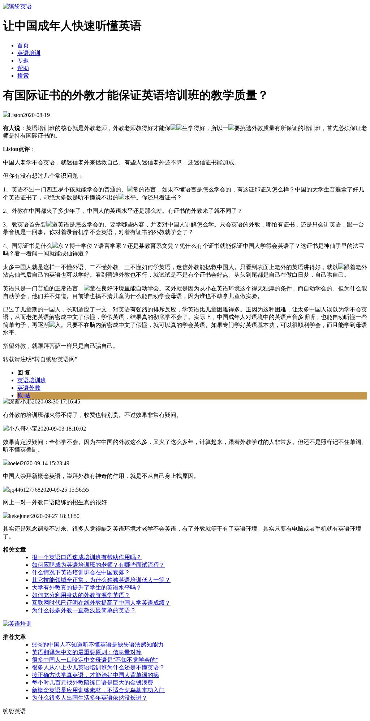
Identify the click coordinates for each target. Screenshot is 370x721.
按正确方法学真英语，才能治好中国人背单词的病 (95, 675)
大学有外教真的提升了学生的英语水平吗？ (87, 587)
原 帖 (23, 395)
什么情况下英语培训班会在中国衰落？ (81, 572)
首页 (23, 45)
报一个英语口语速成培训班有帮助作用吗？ (87, 557)
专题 (23, 60)
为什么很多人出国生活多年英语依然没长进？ (89, 698)
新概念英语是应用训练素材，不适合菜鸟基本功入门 (98, 690)
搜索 (23, 76)
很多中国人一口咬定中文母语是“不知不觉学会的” (95, 660)
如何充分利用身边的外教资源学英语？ (81, 595)
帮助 (23, 68)
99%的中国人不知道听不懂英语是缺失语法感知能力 (98, 645)
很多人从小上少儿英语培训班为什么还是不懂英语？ (98, 667)
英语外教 (28, 388)
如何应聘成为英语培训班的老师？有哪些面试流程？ (98, 565)
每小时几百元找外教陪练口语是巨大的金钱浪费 (92, 682)
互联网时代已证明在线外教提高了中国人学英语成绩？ (101, 603)
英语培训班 (31, 380)
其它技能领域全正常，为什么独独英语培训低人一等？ (101, 580)
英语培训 (28, 53)
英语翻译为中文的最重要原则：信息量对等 (87, 652)
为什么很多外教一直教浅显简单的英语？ (84, 610)
